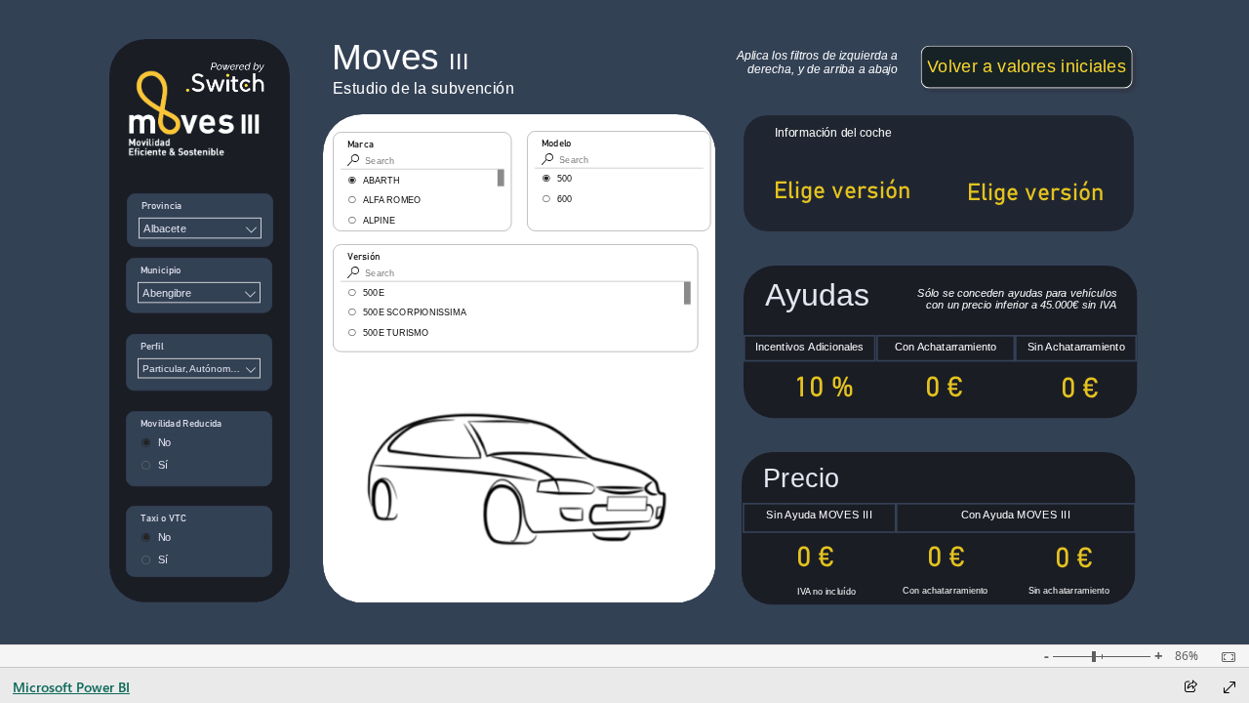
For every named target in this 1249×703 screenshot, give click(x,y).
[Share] (1190, 688)
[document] (418, 57)
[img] (199, 320)
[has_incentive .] (937, 602)
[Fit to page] (1223, 657)
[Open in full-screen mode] (1229, 687)
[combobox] (200, 228)
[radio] (619, 179)
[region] (624, 322)
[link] (1026, 67)
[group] (417, 57)
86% (1186, 656)
